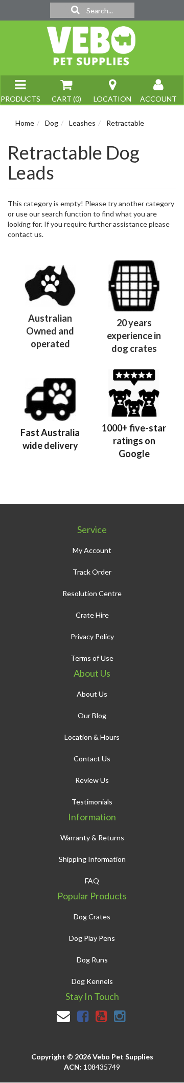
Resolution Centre (92, 593)
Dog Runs (92, 959)
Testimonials (92, 801)
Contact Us (92, 758)
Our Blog (92, 715)
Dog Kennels (92, 981)
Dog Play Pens (92, 938)
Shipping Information (92, 859)
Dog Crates (92, 916)
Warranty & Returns (92, 837)
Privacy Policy (92, 636)
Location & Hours (92, 737)
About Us (92, 694)
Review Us (92, 780)
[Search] (75, 10)
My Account (92, 550)
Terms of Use (92, 658)
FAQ (92, 880)
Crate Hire (92, 615)
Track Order (92, 571)
